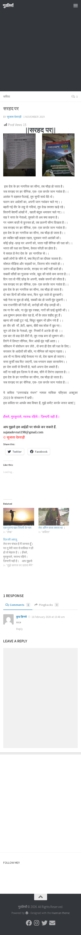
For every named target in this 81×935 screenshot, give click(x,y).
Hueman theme (61, 913)
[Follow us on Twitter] (44, 923)
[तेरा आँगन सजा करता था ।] (53, 516)
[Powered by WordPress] (26, 913)
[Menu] (75, 5)
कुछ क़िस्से (21, 617)
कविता (6, 96)
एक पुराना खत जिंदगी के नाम (17, 528)
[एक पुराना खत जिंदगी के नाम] (18, 516)
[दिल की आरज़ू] (20, 552)
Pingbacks (48, 605)
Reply (19, 629)
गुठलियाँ (8, 5)
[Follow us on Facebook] (29, 923)
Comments (19, 605)
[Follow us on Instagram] (37, 923)
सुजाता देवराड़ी (14, 117)
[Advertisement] (40, 51)
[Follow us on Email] (52, 923)
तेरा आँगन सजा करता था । (51, 528)
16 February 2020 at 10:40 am (48, 617)
